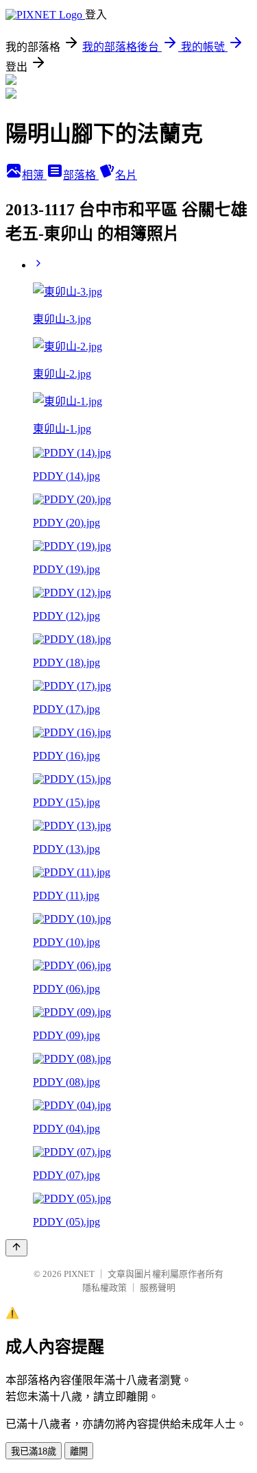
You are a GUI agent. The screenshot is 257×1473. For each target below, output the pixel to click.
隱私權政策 (104, 1287)
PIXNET (79, 1274)
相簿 (34, 175)
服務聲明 (157, 1287)
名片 (126, 175)
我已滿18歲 (33, 1451)
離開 (79, 1451)
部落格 (81, 175)
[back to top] (16, 1247)
